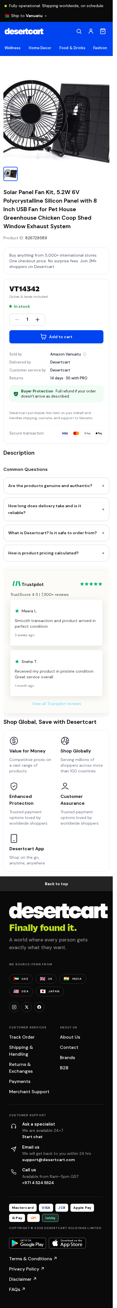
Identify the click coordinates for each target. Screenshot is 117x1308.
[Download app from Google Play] (27, 1243)
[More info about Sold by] (84, 354)
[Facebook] (39, 1007)
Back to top (56, 883)
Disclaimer (23, 1279)
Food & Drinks (72, 47)
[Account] (90, 31)
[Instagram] (14, 1007)
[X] (27, 1007)
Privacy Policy (27, 1269)
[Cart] (102, 31)
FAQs (17, 1289)
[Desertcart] (24, 31)
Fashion (100, 47)
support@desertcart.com (48, 1159)
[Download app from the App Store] (67, 1243)
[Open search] (79, 31)
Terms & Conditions (33, 1259)
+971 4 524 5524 (38, 1182)
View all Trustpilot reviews (56, 703)
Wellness (13, 47)
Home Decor (40, 47)
